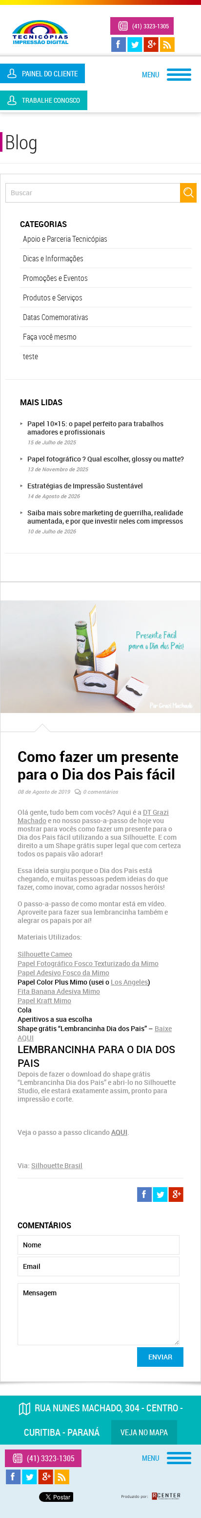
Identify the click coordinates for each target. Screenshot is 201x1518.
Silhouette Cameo (45, 954)
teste (30, 356)
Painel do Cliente (50, 73)
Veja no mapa (144, 1432)
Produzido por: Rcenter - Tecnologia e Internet (150, 1496)
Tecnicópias (40, 31)
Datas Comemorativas (55, 317)
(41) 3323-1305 (150, 26)
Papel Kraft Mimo (44, 1000)
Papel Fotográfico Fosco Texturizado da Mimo (88, 963)
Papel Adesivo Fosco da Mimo (63, 972)
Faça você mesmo (50, 336)
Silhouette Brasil (56, 1165)
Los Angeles (129, 982)
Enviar (160, 1356)
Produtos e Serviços (52, 297)
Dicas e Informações (53, 258)
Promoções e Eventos (55, 278)
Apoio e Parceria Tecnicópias (65, 238)
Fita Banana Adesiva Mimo (59, 991)
